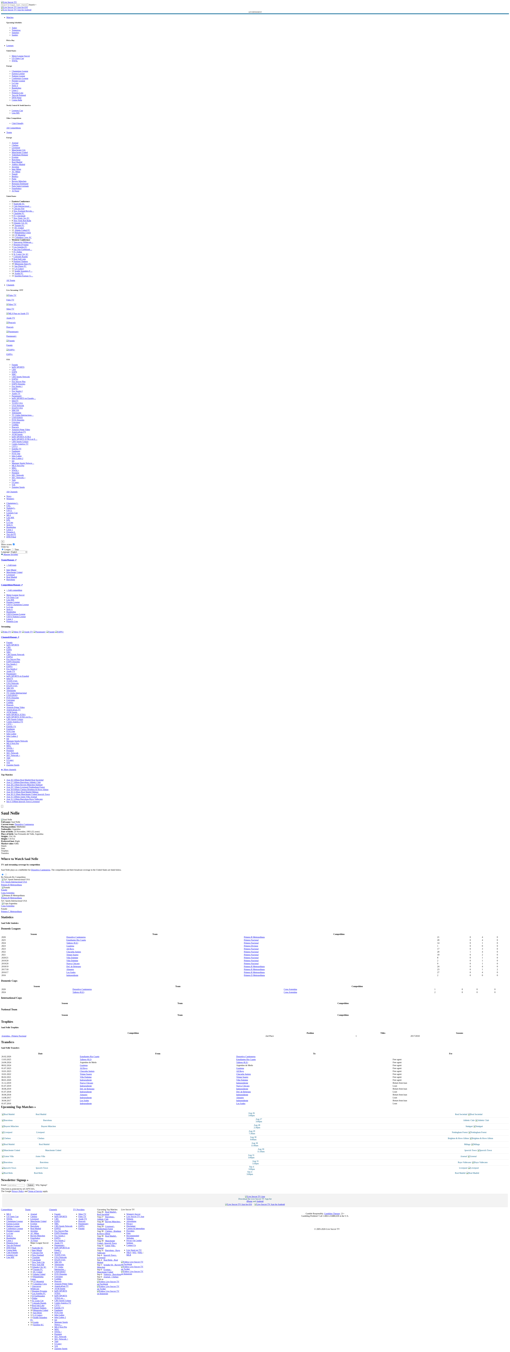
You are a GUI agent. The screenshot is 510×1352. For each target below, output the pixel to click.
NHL (140, 1252)
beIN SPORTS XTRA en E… (24, 439)
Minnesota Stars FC (23, 264)
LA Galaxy (19, 269)
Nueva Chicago (73, 963)
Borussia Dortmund (20, 184)
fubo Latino (17, 456)
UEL (8, 505)
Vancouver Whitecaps (35, 1287)
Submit (30, 1185)
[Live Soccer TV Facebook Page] (109, 1284)
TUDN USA (17, 403)
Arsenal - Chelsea (110, 1277)
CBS (14, 369)
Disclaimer (130, 1226)
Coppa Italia (17, 100)
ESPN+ (15, 389)
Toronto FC (19, 225)
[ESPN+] (59, 632)
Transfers (5, 853)
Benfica (15, 176)
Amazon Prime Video (21, 429)
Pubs (128, 1233)
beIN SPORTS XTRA (21, 437)
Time (16, 549)
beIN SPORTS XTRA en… (60, 1297)
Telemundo (16, 413)
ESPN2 (15, 379)
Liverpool (16, 148)
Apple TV (16, 393)
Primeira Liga (17, 93)
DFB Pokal (16, 97)
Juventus (15, 167)
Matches (9, 17)
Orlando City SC (20, 223)
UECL (9, 510)
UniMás (15, 425)
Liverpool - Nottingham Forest (106, 1227)
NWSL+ (15, 470)
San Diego (37, 1313)
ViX (13, 485)
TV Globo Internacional (16, 693)
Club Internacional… (22, 206)
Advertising (131, 1221)
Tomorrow (16, 30)
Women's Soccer (133, 1214)
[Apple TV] (27, 632)
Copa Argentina (7, 893)
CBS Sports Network (21, 377)
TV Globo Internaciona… (23, 415)
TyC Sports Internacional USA (14, 882)
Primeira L (10, 532)
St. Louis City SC (20, 254)
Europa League (18, 73)
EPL (8, 520)
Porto (14, 179)
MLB (128, 1255)
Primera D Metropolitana (254, 975)
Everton (15, 157)
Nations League (18, 76)
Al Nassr (15, 191)
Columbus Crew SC (23, 237)
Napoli (14, 174)
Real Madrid (17, 162)
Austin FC (19, 273)
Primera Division (251, 946)
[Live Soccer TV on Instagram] (109, 1293)
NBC (14, 374)
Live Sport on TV (133, 1250)
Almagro (70, 969)
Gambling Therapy (332, 1213)
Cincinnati (36, 1260)
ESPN (14, 372)
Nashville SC (19, 204)
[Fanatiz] (50, 632)
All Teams (10, 280)
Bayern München (19, 181)
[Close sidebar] (2, 806)
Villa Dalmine (72, 958)
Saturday (15, 32)
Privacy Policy (18, 1191)
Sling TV (82, 1214)
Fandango (16, 451)
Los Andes (70, 972)
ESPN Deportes (18, 384)
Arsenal (15, 143)
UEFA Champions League (17, 604)
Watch (3, 846)
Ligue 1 (15, 90)
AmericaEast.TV (19, 432)
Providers (130, 1231)
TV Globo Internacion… (60, 1268)
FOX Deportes (18, 420)
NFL (134, 1252)
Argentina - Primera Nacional (13, 1036)
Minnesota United (40, 1310)
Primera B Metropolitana (11, 885)
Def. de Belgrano (73, 966)
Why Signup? (41, 1185)
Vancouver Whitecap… (23, 242)
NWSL (15, 61)
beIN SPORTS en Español (17, 676)
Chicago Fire (18, 208)
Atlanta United (39, 1274)
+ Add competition (14, 590)
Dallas (34, 1298)
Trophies (4, 851)
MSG (14, 468)
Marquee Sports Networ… (23, 463)
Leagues (9, 45)
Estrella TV (16, 449)
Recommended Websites (132, 1237)
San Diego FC (20, 266)
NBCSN (15, 410)
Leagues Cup (17, 110)
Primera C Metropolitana (11, 911)
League (7, 549)
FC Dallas (17, 252)
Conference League (20, 78)
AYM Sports (17, 434)
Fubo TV (82, 1216)
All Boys (70, 949)
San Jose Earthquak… (22, 249)
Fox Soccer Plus (18, 381)
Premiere (15, 473)
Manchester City (19, 150)
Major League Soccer (21, 56)
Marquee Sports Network (17, 741)
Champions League (20, 71)
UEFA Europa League (15, 614)
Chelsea (15, 145)
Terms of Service (35, 1191)
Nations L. (10, 508)
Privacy (129, 1224)
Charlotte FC (18, 213)
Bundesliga (16, 88)
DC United (19, 228)
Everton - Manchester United (105, 1270)
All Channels (11, 492)
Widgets (129, 1219)
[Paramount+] (39, 632)
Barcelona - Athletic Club (106, 1218)
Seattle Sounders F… (23, 271)
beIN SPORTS (18, 367)
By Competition (19, 877)
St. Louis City (38, 1301)
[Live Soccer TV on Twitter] (109, 1289)
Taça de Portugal (19, 95)
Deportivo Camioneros (24, 824)
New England (38, 1255)
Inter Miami (37, 1250)
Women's (10, 499)
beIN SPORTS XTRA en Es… (19, 717)
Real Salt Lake (19, 259)
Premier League (18, 81)
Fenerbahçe (16, 188)
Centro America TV (20, 444)
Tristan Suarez (72, 955)
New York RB (38, 1265)
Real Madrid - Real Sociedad (107, 1213)
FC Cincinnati (19, 216)
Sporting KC (38, 1325)
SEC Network (18, 475)
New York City (38, 1262)
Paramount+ (17, 396)
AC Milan (16, 172)
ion (13, 461)
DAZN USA (17, 408)
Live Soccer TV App (135, 1216)
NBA (128, 1252)
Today (14, 28)
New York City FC (21, 218)
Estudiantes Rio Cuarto (76, 940)
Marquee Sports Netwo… (61, 1323)
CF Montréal (20, 235)
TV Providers (79, 1209)
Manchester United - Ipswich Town (107, 1242)
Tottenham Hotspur (20, 155)
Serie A (15, 85)
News (8, 496)
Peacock (15, 427)
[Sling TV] (17, 632)
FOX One (16, 453)
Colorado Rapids (20, 257)
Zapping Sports (18, 487)
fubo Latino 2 (17, 458)
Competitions (7, 585)
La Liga (15, 83)
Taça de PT (11, 534)
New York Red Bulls (22, 220)
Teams (9, 132)
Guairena (70, 946)
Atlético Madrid (18, 164)
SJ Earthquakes (38, 1296)
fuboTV (15, 401)
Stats (3, 848)
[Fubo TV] (6, 632)
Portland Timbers (20, 261)
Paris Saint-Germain (20, 186)
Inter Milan (16, 169)
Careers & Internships (135, 1228)
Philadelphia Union (23, 232)
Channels (10, 285)
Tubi (14, 480)
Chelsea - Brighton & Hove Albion (109, 1232)
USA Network (18, 405)
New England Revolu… (23, 211)
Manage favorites (10, 554)
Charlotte (36, 1257)
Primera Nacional (251, 940)
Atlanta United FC (22, 230)
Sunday (15, 35)
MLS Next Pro (18, 465)
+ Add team (11, 565)
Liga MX (16, 113)
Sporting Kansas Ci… (24, 276)
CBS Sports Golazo (20, 441)
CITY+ (15, 446)
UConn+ (15, 482)
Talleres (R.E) (72, 943)
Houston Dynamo (21, 245)
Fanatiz (15, 365)
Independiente (72, 975)
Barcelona (16, 160)
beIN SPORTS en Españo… (24, 398)
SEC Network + (18, 477)
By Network (6, 877)
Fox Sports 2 (17, 391)
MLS (8, 515)
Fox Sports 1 (17, 386)
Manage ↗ (12, 560)
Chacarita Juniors (73, 952)
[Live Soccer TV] (9, 2)
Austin (36, 1322)
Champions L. (12, 503)
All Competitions (13, 128)
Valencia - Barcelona (112, 1274)
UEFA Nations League (16, 616)
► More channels (8, 769)
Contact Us (131, 1245)
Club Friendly (17, 123)
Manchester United (20, 152)
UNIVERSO (17, 417)
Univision (16, 422)
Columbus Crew (40, 1284)
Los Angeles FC (20, 247)
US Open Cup (18, 58)
